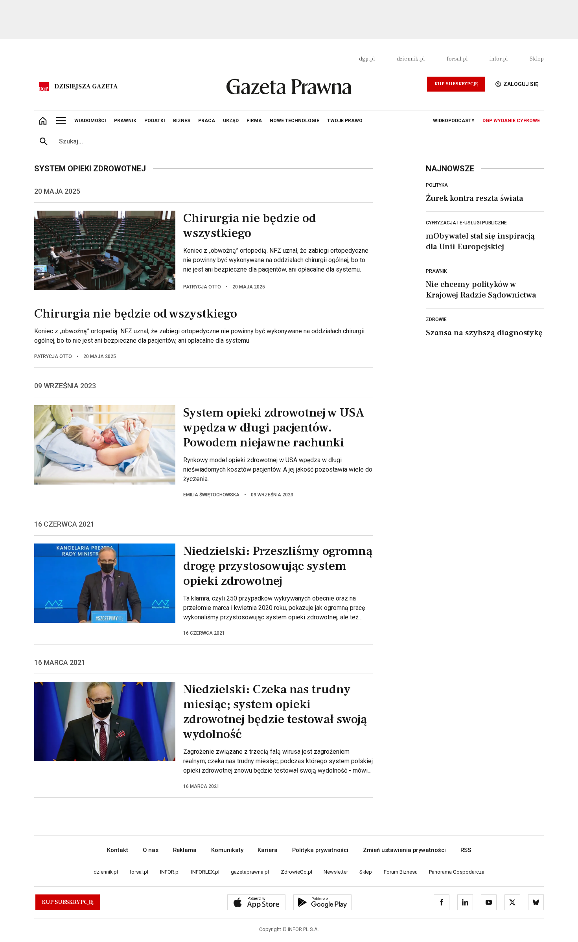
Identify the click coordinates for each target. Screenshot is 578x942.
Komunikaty (227, 850)
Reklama (185, 850)
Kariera (268, 850)
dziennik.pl (411, 58)
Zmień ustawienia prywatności (404, 850)
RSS (465, 850)
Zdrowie (436, 319)
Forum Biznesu (401, 872)
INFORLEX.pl (205, 872)
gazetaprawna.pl (250, 872)
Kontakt (117, 850)
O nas (150, 850)
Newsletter (336, 872)
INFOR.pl (170, 872)
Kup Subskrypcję (456, 84)
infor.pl (499, 58)
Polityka (437, 185)
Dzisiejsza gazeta (86, 86)
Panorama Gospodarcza (456, 872)
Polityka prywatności (320, 850)
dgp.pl (367, 58)
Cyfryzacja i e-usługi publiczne (466, 223)
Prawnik (436, 271)
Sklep (537, 58)
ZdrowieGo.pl (296, 872)
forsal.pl (457, 58)
